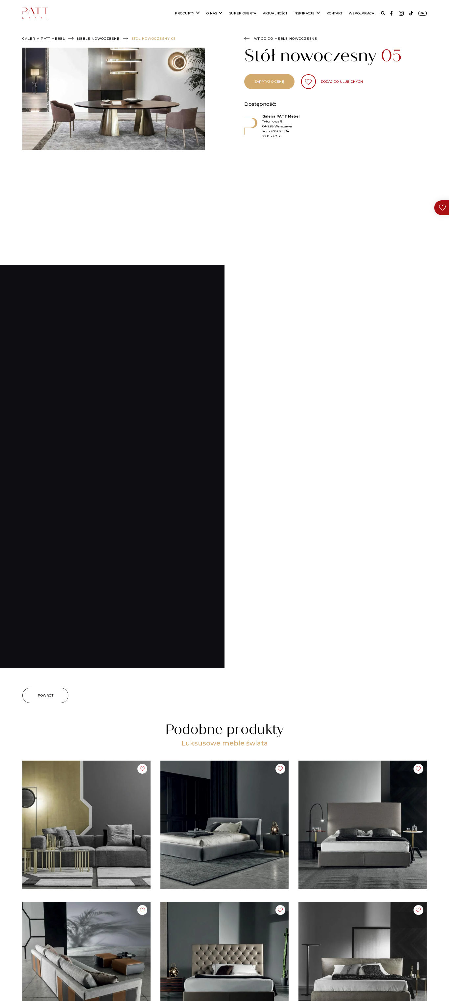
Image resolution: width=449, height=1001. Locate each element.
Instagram (401, 13)
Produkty (185, 13)
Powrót (45, 695)
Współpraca (361, 13)
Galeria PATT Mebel (43, 38)
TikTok (411, 13)
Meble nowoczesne (98, 38)
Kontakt (334, 13)
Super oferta (242, 13)
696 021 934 (280, 131)
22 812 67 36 (271, 136)
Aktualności (275, 13)
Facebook (391, 13)
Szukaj (383, 13)
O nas (211, 13)
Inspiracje (304, 13)
